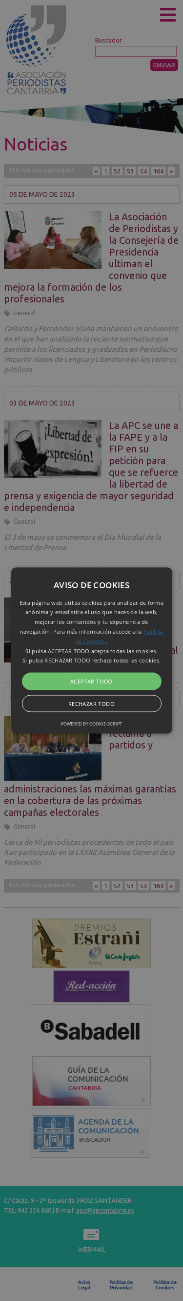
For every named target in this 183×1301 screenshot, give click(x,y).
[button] (91, 650)
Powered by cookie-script (91, 724)
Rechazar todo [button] (91, 703)
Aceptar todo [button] (91, 681)
